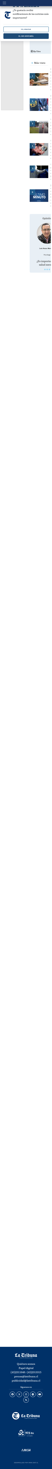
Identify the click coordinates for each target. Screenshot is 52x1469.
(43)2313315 (34, 1372)
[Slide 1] (45, 269)
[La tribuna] (26, 1355)
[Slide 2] (47, 269)
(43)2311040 (18, 1372)
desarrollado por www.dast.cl (26, 1462)
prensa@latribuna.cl (26, 1376)
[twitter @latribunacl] (19, 1394)
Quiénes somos (26, 1363)
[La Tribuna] (26, 1416)
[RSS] (26, 1400)
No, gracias (26, 29)
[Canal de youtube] (39, 1394)
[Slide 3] (49, 269)
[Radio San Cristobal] (26, 1433)
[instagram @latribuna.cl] (26, 1394)
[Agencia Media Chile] (26, 1450)
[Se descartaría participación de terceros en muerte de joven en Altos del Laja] (40, 171)
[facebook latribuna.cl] (12, 1394)
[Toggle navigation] (4, 3)
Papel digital (26, 1368)
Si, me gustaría (26, 36)
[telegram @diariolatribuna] (33, 1394)
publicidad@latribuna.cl (26, 1380)
